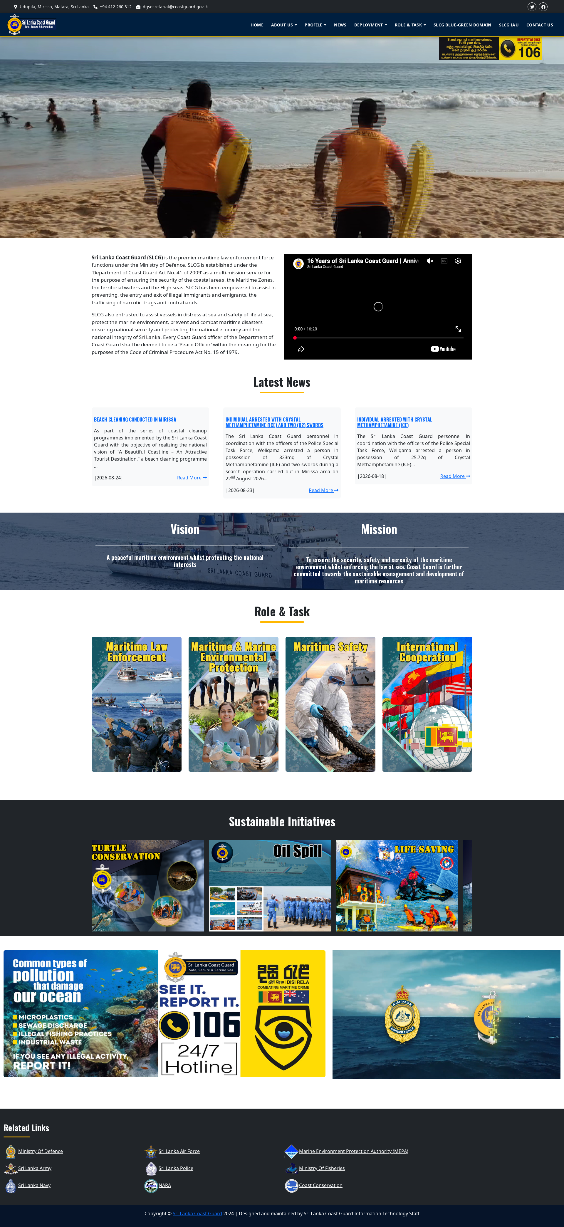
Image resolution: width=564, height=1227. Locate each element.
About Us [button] (282, 25)
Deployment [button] (368, 25)
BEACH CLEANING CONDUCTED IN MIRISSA (135, 419)
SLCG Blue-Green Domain (462, 25)
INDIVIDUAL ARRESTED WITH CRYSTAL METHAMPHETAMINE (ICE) (394, 422)
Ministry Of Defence (40, 1151)
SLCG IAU (509, 25)
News (340, 25)
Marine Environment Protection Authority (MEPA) (353, 1151)
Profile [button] (313, 25)
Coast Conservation (321, 1185)
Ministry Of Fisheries (322, 1168)
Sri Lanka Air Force (179, 1151)
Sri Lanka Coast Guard (197, 1213)
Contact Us (539, 25)
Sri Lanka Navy (34, 1185)
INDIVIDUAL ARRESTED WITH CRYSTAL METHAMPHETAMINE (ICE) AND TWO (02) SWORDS (274, 422)
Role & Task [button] (408, 25)
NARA (165, 1185)
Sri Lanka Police (176, 1168)
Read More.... (155, 926)
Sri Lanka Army (34, 1168)
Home (257, 25)
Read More (190, 477)
